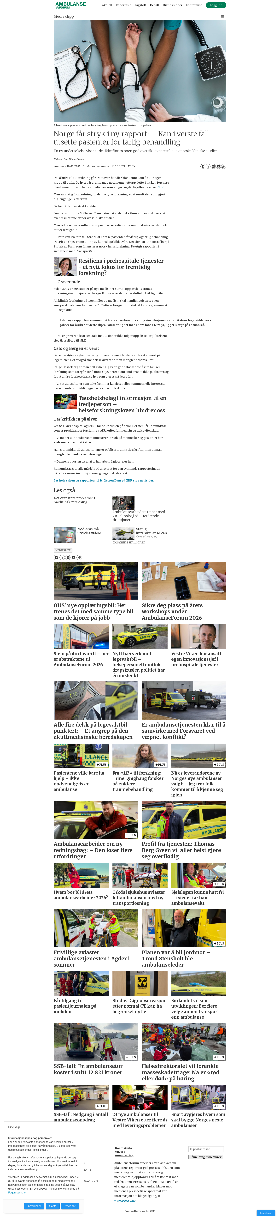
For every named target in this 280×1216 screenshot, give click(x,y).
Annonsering (124, 1155)
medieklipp (63, 550)
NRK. (161, 187)
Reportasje (123, 5)
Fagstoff (140, 5)
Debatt (154, 5)
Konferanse (194, 5)
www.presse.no (125, 1200)
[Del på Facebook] (202, 166)
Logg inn (216, 5)
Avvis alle (70, 1206)
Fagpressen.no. (17, 1192)
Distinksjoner (172, 5)
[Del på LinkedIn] (213, 166)
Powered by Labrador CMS (140, 1211)
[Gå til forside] (70, 5)
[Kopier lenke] (223, 166)
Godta (52, 1206)
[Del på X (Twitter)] (208, 166)
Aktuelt (107, 5)
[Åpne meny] (222, 16)
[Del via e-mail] (218, 166)
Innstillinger (266, 1213)
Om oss (120, 1151)
